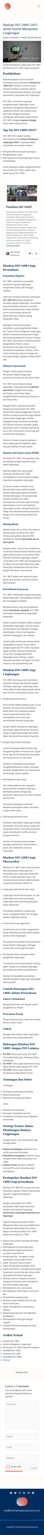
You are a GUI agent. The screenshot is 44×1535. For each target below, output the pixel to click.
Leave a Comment (11, 37)
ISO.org (6, 1360)
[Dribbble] (29, 1493)
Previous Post (22, 1372)
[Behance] (24, 1493)
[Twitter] (15, 1493)
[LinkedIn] (33, 1493)
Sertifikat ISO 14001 (12, 1350)
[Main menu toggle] (39, 6)
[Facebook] (11, 1493)
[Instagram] (20, 1493)
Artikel (24, 37)
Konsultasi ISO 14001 (12, 1356)
